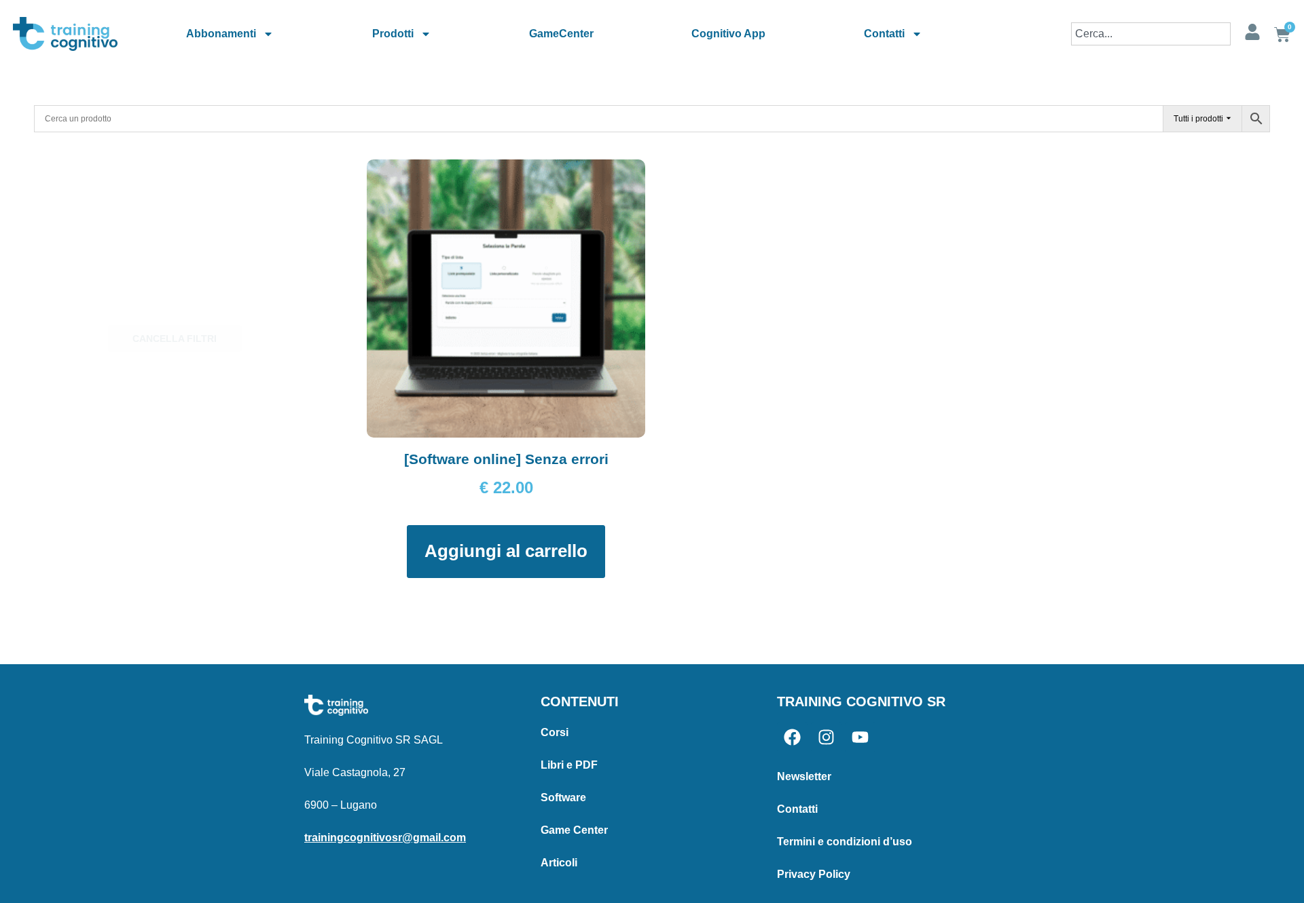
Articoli (559, 862)
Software (563, 797)
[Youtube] (860, 737)
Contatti (884, 33)
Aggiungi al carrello (505, 550)
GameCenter (561, 33)
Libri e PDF (569, 765)
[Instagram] (826, 737)
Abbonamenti (221, 33)
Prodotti (393, 33)
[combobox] (1151, 33)
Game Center (574, 830)
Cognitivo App (728, 33)
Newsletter (804, 776)
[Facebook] (792, 737)
